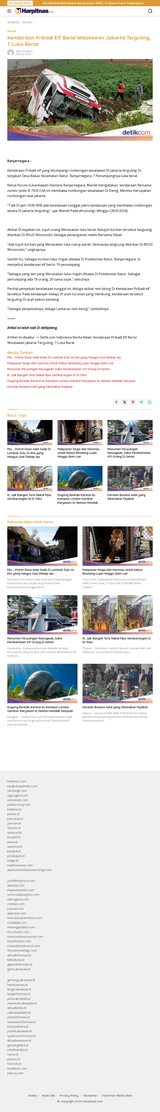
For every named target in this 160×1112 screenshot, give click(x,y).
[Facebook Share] (116, 402)
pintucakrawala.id (18, 999)
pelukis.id (13, 814)
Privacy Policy (69, 1095)
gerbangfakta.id (17, 1045)
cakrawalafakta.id (19, 1013)
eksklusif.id (14, 833)
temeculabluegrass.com (23, 894)
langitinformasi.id (18, 994)
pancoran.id (15, 819)
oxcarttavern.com (19, 941)
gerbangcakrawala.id (21, 980)
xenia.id (12, 842)
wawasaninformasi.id (21, 1022)
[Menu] (10, 11)
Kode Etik (48, 1095)
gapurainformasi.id (19, 964)
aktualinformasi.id (19, 955)
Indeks (32, 1095)
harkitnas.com (16, 781)
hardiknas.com (17, 1068)
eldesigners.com (18, 899)
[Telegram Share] (141, 402)
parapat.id (14, 851)
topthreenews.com (20, 865)
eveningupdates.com (21, 927)
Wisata (11, 31)
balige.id (12, 860)
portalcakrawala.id (19, 1031)
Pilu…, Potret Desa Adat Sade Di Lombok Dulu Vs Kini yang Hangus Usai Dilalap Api (64, 357)
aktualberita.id (16, 1008)
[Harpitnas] (35, 11)
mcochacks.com (18, 932)
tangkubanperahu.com (22, 786)
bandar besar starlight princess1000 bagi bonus (39, 758)
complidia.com (17, 923)
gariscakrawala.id (18, 969)
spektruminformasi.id (21, 1036)
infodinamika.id (17, 1050)
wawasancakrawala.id (21, 1003)
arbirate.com (15, 885)
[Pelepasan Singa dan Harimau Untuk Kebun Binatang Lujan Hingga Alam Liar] (80, 432)
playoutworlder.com (20, 890)
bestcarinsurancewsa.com (24, 918)
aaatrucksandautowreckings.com (29, 870)
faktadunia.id (15, 960)
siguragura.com (17, 795)
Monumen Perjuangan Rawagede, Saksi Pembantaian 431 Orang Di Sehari (58, 369)
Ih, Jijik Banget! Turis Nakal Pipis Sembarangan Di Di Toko (47, 375)
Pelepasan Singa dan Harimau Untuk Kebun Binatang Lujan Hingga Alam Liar (60, 363)
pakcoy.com (15, 1073)
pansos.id (13, 1059)
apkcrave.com (16, 913)
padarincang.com (18, 805)
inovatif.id (13, 837)
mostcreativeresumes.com (25, 936)
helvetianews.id (17, 985)
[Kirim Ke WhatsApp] (149, 402)
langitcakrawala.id (19, 989)
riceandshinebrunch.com (23, 946)
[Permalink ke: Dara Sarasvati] (10, 52)
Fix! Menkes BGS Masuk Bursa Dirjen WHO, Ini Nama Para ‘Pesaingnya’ (70, 3)
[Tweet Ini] (124, 402)
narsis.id (12, 1054)
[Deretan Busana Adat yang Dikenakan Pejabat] (130, 478)
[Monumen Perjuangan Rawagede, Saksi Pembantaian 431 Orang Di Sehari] (130, 432)
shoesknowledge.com (22, 950)
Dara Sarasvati (24, 51)
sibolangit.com (17, 791)
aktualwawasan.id (19, 1040)
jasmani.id (14, 823)
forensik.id (14, 1064)
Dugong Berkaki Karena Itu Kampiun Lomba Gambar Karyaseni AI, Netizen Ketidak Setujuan (71, 381)
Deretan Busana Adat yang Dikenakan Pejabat (39, 387)
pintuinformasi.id (18, 1017)
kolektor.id (14, 809)
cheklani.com (16, 904)
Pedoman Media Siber (117, 1095)
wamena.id (14, 846)
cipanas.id (13, 828)
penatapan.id (16, 856)
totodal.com (15, 909)
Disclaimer (90, 1095)
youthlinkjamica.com (21, 881)
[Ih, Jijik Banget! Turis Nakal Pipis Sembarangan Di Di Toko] (29, 478)
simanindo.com (17, 800)
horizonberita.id (17, 1026)
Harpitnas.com (93, 1101)
